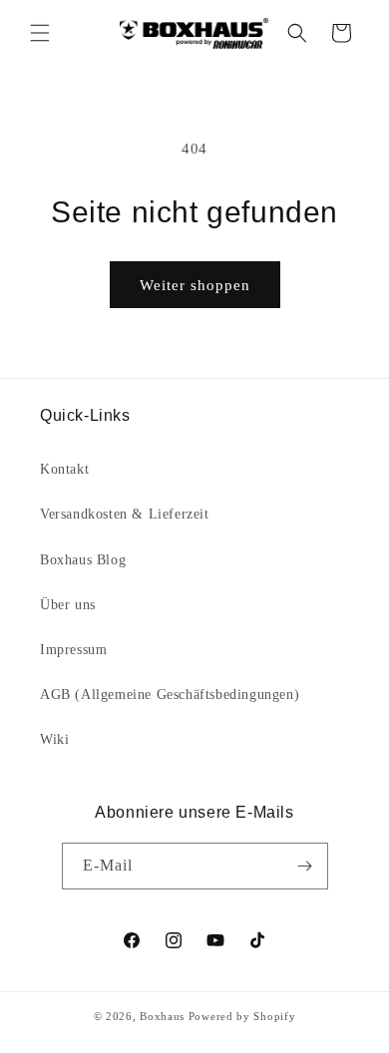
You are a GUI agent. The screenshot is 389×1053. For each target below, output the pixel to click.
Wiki (54, 739)
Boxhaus (162, 1016)
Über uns (68, 604)
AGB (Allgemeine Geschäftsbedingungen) (169, 694)
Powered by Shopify (242, 1016)
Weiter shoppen (195, 285)
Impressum (73, 649)
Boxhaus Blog (83, 559)
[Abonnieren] (305, 866)
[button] (40, 33)
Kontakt (64, 469)
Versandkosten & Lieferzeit (124, 514)
